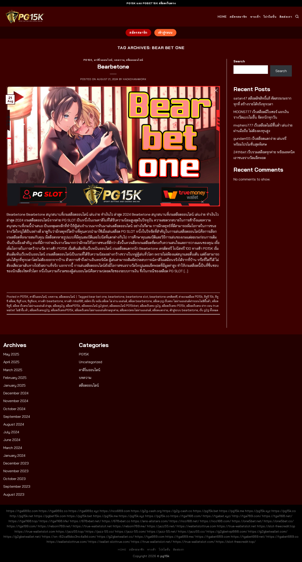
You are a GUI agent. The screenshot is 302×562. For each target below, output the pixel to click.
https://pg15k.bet (205, 511)
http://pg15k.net (21, 516)
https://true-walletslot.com (35, 531)
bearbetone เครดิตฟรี (163, 296)
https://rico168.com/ (215, 521)
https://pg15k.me (231, 511)
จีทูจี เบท (21, 301)
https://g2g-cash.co (177, 511)
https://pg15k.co (283, 511)
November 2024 (15, 401)
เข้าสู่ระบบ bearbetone (184, 310)
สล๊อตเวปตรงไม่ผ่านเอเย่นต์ (135, 310)
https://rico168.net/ (184, 521)
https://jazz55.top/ (70, 531)
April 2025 (11, 362)
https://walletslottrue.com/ (67, 542)
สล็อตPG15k (73, 305)
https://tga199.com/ (22, 526)
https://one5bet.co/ (279, 521)
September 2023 (16, 486)
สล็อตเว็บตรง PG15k (173, 305)
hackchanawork (134, 79)
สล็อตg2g (59, 305)
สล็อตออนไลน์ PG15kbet (124, 305)
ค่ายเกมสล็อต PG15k (191, 296)
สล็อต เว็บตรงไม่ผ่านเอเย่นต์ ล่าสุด (32, 305)
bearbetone (116, 296)
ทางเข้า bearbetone (50, 301)
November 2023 (16, 471)
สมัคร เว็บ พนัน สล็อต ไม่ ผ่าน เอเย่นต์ (105, 301)
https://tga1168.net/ (277, 516)
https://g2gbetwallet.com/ (267, 531)
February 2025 (15, 377)
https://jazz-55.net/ (162, 531)
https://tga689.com (149, 537)
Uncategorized (90, 362)
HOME (222, 16)
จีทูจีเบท (32, 301)
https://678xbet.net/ (85, 521)
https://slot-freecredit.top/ (236, 542)
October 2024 (14, 409)
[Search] (297, 16)
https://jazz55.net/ (161, 526)
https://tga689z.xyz (84, 511)
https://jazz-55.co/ (100, 531)
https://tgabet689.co (282, 537)
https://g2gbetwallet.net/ (22, 537)
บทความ (119, 59)
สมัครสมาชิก (238, 16)
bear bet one (98, 296)
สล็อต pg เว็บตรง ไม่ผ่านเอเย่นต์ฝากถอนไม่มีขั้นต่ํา (182, 301)
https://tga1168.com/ (186, 516)
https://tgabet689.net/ (248, 537)
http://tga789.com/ (246, 516)
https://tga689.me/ (180, 537)
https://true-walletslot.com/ (194, 542)
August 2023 (13, 494)
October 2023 (14, 478)
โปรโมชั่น (270, 16)
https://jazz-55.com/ (130, 531)
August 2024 (13, 424)
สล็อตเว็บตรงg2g (40, 310)
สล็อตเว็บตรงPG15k (62, 310)
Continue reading (113, 281)
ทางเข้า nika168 (73, 301)
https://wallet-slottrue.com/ (109, 542)
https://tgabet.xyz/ (217, 516)
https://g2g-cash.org (146, 511)
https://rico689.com (115, 511)
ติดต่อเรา (285, 16)
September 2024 (16, 416)
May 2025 (11, 354)
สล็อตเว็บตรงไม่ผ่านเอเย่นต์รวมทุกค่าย (97, 310)
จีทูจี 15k (209, 296)
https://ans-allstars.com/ (150, 521)
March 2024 (12, 447)
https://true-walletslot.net (92, 526)
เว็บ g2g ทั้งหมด (208, 310)
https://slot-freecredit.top (276, 526)
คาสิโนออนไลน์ (103, 59)
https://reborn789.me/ (129, 526)
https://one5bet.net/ (247, 521)
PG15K (87, 59)
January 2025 (14, 385)
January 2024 (14, 455)
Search (239, 61)
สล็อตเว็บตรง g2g (150, 305)
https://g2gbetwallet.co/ (115, 537)
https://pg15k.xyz (258, 511)
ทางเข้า (255, 16)
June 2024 (11, 439)
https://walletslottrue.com (196, 526)
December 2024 (16, 393)
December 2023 (16, 463)
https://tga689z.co (53, 511)
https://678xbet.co (116, 521)
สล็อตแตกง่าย (160, 310)
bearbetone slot (137, 296)
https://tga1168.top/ (24, 521)
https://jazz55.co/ (192, 531)
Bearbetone (113, 66)
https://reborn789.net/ (55, 526)
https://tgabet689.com (212, 537)
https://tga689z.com (22, 511)
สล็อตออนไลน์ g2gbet (95, 305)
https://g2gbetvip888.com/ (226, 531)
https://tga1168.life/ (54, 521)
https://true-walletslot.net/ (151, 542)
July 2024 (11, 432)
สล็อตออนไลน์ (134, 59)
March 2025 (12, 370)
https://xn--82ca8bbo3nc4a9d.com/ (69, 537)
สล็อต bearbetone (140, 301)
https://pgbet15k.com (50, 516)
